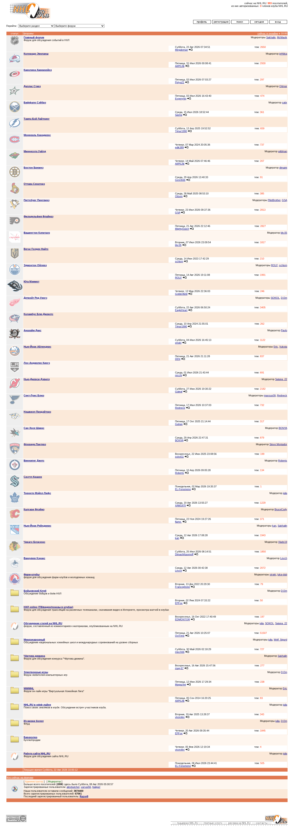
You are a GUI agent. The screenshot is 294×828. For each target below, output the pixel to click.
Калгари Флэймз (34, 509)
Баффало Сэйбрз (35, 102)
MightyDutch (182, 228)
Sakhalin (271, 37)
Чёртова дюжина (34, 655)
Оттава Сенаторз (34, 183)
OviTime (179, 635)
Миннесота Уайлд (35, 151)
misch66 (179, 652)
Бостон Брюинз (33, 167)
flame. (178, 521)
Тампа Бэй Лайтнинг (37, 118)
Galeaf (178, 391)
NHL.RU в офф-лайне (37, 704)
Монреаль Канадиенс (37, 135)
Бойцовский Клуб (35, 590)
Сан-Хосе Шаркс (34, 428)
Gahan (179, 424)
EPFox (179, 603)
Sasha (178, 114)
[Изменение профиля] (202, 23)
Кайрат (96, 787)
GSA (284, 200)
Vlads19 (282, 542)
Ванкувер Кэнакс (34, 558)
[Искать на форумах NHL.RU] (240, 23)
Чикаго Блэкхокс (34, 542)
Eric (276, 346)
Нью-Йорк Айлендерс (37, 346)
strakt (178, 342)
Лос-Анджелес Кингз (37, 363)
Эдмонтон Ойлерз (35, 265)
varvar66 (86, 787)
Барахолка (30, 737)
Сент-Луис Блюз (34, 395)
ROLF (274, 265)
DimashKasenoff (184, 554)
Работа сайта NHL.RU (37, 753)
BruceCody (280, 509)
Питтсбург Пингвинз (36, 200)
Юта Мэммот (31, 281)
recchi (178, 375)
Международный (34, 639)
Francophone (182, 586)
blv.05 (284, 232)
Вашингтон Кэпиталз (37, 232)
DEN (177, 359)
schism (179, 261)
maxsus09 (270, 395)
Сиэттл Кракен (33, 476)
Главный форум (34, 37)
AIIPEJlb (179, 66)
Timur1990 (181, 131)
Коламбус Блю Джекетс (38, 314)
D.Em (284, 297)
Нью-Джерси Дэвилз (37, 379)
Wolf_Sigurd (280, 639)
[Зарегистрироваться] (221, 23)
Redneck (282, 395)
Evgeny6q (180, 98)
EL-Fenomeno (183, 489)
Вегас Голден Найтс (36, 249)
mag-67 (179, 668)
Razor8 (84, 796)
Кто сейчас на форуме (20, 777)
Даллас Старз (32, 86)
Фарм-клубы (32, 574)
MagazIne (180, 684)
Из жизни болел (34, 721)
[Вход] (278, 23)
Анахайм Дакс (32, 330)
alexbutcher (73, 787)
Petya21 (179, 82)
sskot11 (179, 456)
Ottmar (283, 86)
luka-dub (282, 574)
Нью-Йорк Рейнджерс (37, 525)
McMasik (282, 37)
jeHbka (283, 53)
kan (274, 525)
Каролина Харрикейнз (38, 70)
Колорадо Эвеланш (36, 53)
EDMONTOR (182, 619)
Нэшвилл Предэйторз (37, 411)
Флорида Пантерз (35, 444)
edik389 (179, 147)
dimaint (283, 167)
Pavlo (284, 330)
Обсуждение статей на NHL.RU (43, 623)
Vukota (283, 346)
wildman (282, 151)
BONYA (283, 428)
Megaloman (181, 49)
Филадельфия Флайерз (38, 216)
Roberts (282, 460)
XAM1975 (180, 505)
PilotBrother (274, 200)
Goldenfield (181, 294)
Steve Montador (278, 444)
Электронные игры (36, 672)
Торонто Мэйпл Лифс (37, 493)
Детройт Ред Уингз (35, 297)
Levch (283, 558)
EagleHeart (181, 310)
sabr (284, 102)
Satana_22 (281, 379)
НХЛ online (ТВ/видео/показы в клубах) (48, 607)
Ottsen (179, 196)
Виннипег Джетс (34, 460)
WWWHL (29, 688)
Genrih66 (180, 180)
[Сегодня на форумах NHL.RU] (259, 23)
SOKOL (275, 297)
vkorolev (180, 717)
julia (285, 493)
